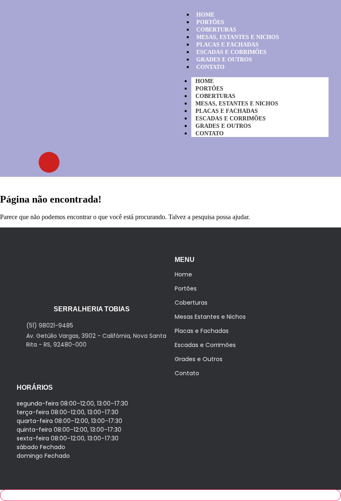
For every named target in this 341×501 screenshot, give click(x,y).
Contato (187, 373)
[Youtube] (49, 162)
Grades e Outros (198, 359)
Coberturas (191, 302)
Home (183, 274)
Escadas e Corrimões (205, 345)
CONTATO (210, 67)
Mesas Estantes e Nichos (210, 317)
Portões (186, 288)
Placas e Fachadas (202, 331)
